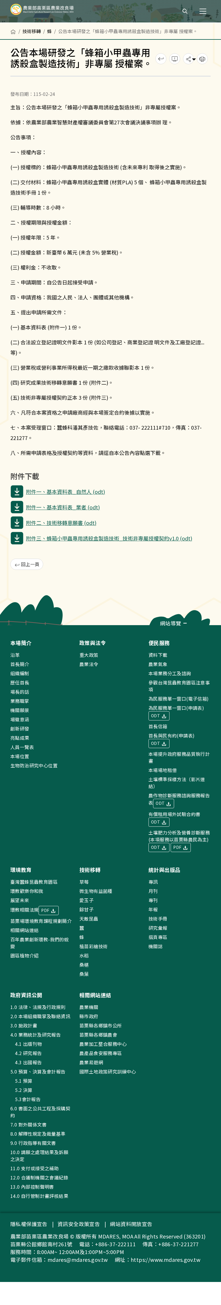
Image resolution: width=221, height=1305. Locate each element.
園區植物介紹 (24, 955)
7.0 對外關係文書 (28, 1124)
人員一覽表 (22, 746)
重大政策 (88, 654)
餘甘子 (86, 909)
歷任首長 (19, 682)
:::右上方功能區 (160, 9)
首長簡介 (19, 664)
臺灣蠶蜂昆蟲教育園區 (34, 881)
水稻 (84, 955)
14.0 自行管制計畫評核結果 (39, 1195)
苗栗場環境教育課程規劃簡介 (41, 920)
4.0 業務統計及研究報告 (35, 1034)
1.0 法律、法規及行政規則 (38, 1007)
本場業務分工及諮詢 (169, 673)
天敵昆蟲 (88, 918)
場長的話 (19, 691)
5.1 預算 (21, 1080)
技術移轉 (31, 31)
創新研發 (19, 728)
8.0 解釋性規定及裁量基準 (38, 1133)
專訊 (153, 881)
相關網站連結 (24, 930)
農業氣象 (157, 664)
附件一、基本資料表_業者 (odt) (63, 507)
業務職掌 (19, 700)
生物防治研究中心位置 (34, 765)
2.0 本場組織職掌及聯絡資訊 (40, 1016)
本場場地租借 (162, 770)
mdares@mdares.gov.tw (77, 1259)
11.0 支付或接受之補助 (34, 1168)
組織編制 (19, 673)
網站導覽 (171, 623)
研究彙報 (157, 927)
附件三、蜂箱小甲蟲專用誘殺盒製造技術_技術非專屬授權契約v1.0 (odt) (109, 538)
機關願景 (19, 710)
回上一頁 (29, 564)
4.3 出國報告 (26, 1062)
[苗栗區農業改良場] (51, 11)
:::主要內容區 (13, 26)
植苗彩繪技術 (93, 946)
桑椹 (84, 964)
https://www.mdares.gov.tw (165, 1259)
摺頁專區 (157, 937)
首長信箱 (157, 726)
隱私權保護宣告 (28, 1224)
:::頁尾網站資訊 (18, 629)
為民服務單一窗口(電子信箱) (178, 698)
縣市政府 (88, 1016)
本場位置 (19, 756)
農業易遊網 (91, 1062)
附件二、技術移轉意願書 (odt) (61, 522)
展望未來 (19, 900)
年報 (153, 909)
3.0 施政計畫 (23, 1025)
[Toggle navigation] (203, 11)
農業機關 (88, 1007)
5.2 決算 (21, 1089)
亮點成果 (19, 737)
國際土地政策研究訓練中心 (107, 1071)
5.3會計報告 (25, 1099)
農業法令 (88, 664)
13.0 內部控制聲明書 (32, 1186)
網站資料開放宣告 (131, 1224)
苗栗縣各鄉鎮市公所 (100, 1025)
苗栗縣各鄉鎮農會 (98, 1034)
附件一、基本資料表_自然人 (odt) (65, 491)
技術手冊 (157, 918)
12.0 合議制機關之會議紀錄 (39, 1177)
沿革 (15, 654)
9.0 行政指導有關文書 (33, 1142)
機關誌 (155, 946)
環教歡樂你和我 (26, 890)
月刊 (153, 890)
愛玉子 (86, 900)
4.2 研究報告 (26, 1053)
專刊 (153, 900)
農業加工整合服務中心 (103, 1043)
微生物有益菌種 (96, 890)
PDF (177, 847)
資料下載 (157, 654)
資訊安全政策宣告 (79, 1224)
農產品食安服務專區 (100, 1053)
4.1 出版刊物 (26, 1043)
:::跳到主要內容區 (18, 3)
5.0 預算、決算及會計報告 (38, 1071)
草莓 (84, 881)
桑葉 (84, 973)
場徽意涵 (19, 719)
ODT (156, 715)
